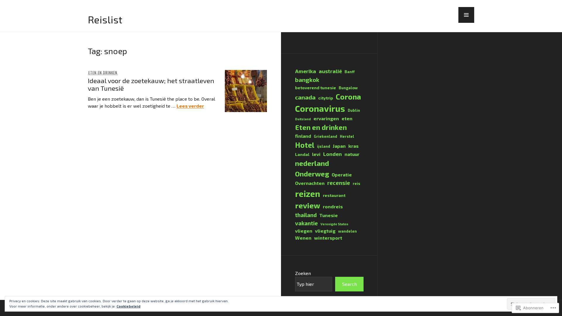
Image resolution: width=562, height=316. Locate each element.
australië (330, 71)
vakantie (306, 223)
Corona (348, 96)
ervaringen (326, 118)
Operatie (342, 174)
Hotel (304, 144)
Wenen (303, 238)
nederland (312, 163)
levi (316, 154)
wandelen (347, 231)
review (307, 205)
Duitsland (303, 119)
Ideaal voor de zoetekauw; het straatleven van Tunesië (151, 84)
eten (347, 118)
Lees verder (190, 106)
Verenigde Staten (334, 224)
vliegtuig (325, 230)
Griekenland (325, 136)
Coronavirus (320, 108)
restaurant (334, 195)
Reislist (105, 19)
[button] (466, 15)
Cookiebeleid (128, 306)
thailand (306, 215)
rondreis (333, 206)
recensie (338, 182)
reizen (307, 193)
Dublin (354, 110)
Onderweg (312, 173)
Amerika (305, 71)
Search (349, 284)
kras (353, 146)
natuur (352, 154)
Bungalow (348, 87)
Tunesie (328, 215)
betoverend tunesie (315, 87)
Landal (302, 154)
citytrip (325, 97)
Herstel (347, 136)
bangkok (307, 79)
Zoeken (303, 273)
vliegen (303, 230)
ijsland (323, 146)
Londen (332, 154)
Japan (339, 146)
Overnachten (310, 183)
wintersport (328, 238)
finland (303, 136)
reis (356, 183)
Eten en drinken (102, 72)
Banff (350, 71)
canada (305, 97)
